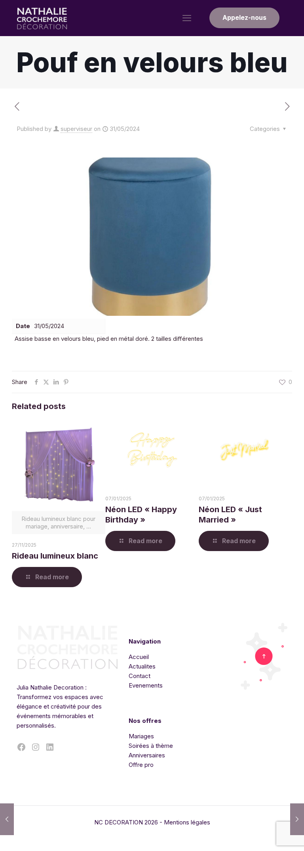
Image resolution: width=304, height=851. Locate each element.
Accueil (139, 657)
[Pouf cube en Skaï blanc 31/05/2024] (7, 819)
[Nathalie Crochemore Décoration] (42, 18)
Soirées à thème (151, 745)
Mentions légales (187, 822)
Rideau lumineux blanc (55, 556)
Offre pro (141, 764)
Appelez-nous (244, 17)
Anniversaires (147, 755)
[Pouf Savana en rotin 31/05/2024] (297, 819)
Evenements (146, 685)
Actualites (142, 666)
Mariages (141, 736)
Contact (139, 676)
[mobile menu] (187, 18)
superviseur (76, 129)
